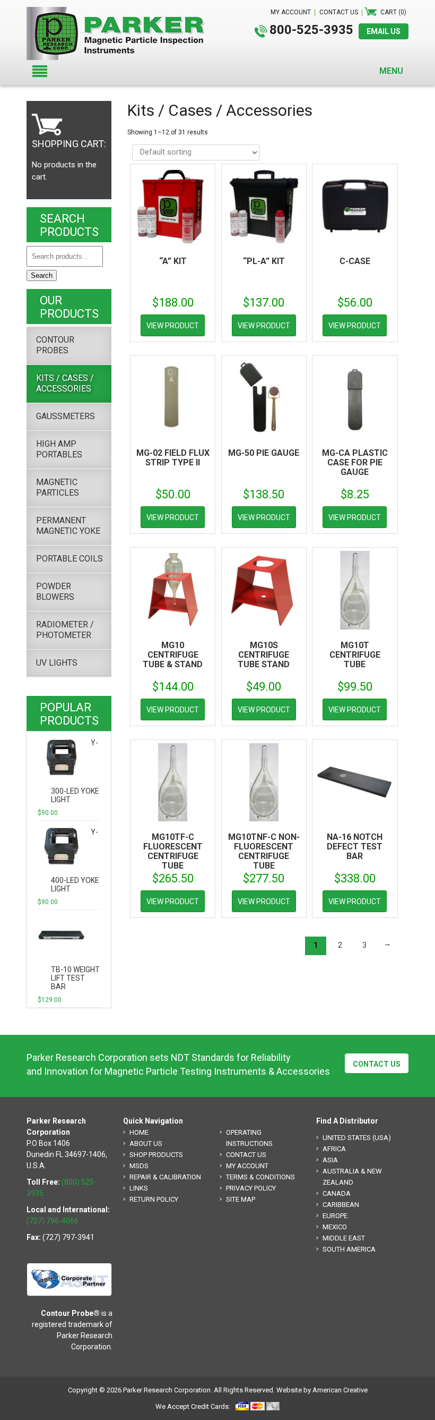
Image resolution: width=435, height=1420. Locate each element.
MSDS (139, 1166)
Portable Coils (69, 559)
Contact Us (377, 1064)
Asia (330, 1160)
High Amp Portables (59, 449)
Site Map (240, 1199)
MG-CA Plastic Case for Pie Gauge (355, 462)
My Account (247, 1166)
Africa (334, 1149)
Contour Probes (55, 345)
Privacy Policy (251, 1188)
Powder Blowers (55, 591)
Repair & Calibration (165, 1177)
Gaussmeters (65, 416)
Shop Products (156, 1155)
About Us (145, 1143)
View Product (172, 325)
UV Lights (56, 663)
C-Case (355, 261)
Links (138, 1188)
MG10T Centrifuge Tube (354, 654)
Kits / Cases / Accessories (65, 383)
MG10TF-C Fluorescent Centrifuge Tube (173, 851)
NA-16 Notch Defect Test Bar (354, 846)
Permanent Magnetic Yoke (68, 525)
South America (349, 1249)
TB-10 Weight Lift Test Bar (75, 978)
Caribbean (341, 1205)
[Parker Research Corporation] (120, 12)
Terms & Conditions (260, 1177)
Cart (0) (393, 12)
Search (42, 275)
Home (139, 1132)
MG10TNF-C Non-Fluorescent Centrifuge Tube (264, 851)
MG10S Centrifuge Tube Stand (264, 654)
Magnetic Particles (57, 487)
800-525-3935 (311, 29)
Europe (335, 1216)
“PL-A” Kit (264, 261)
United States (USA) (357, 1138)
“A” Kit (173, 261)
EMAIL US (384, 31)
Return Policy (153, 1199)
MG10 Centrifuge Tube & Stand (173, 654)
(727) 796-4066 (53, 1221)
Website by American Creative (322, 1390)
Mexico (335, 1227)
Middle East (344, 1238)
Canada (337, 1193)
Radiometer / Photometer (65, 629)
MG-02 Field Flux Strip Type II (173, 457)
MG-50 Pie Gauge (263, 453)
